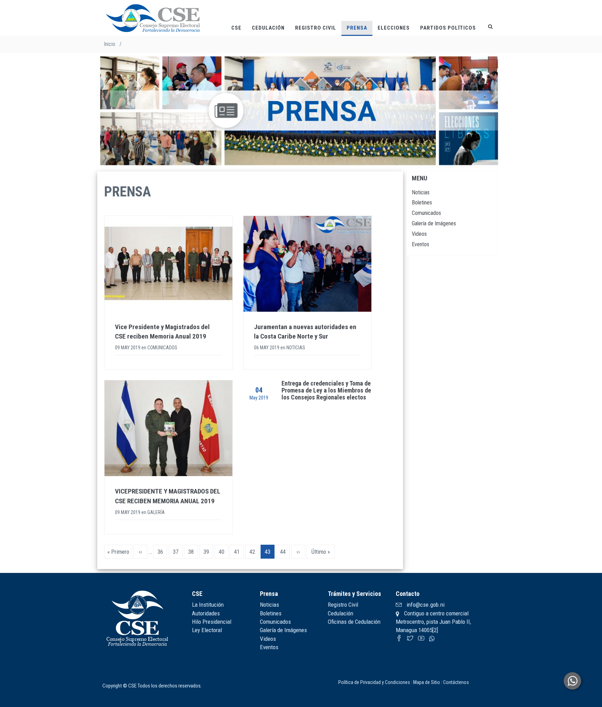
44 (285, 551)
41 (239, 551)
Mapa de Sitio (426, 682)
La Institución (208, 604)
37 (178, 551)
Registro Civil (315, 28)
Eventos (420, 244)
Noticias (421, 192)
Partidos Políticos (448, 28)
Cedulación (268, 28)
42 (254, 551)
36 (162, 551)
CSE (236, 28)
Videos (419, 234)
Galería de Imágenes (434, 223)
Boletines (422, 202)
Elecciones (394, 28)
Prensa (357, 28)
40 (224, 551)
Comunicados (426, 213)
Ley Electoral (207, 630)
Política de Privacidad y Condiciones (374, 682)
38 (193, 551)
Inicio (109, 44)
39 (208, 551)
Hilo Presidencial (211, 621)
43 (270, 553)
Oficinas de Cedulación (354, 621)
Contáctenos (456, 682)
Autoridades (206, 613)
